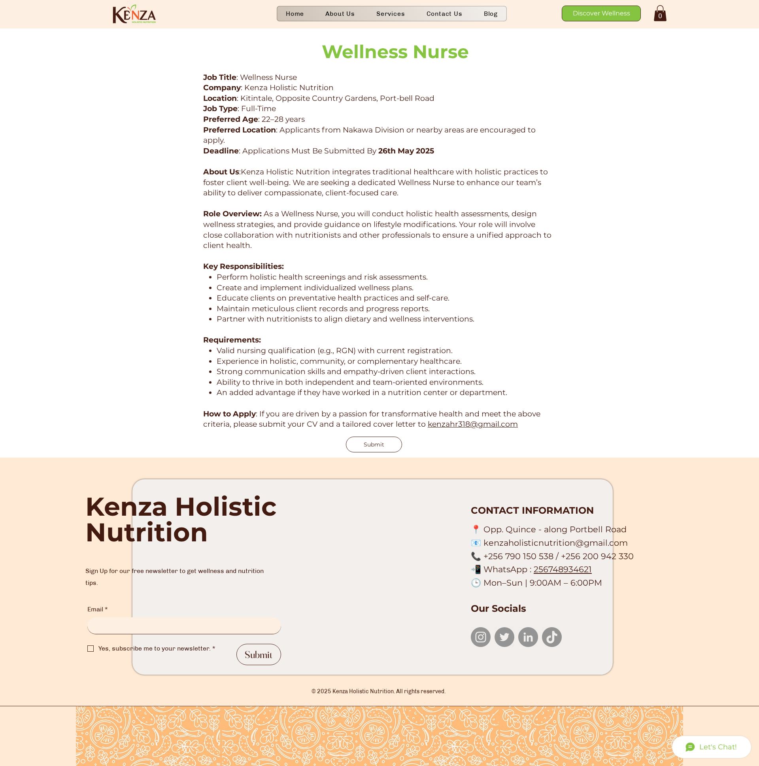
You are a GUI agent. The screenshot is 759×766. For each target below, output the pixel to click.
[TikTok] (552, 637)
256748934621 (563, 569)
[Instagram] (481, 637)
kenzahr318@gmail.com (473, 424)
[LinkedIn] (528, 637)
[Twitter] (504, 637)
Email (97, 609)
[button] (660, 13)
